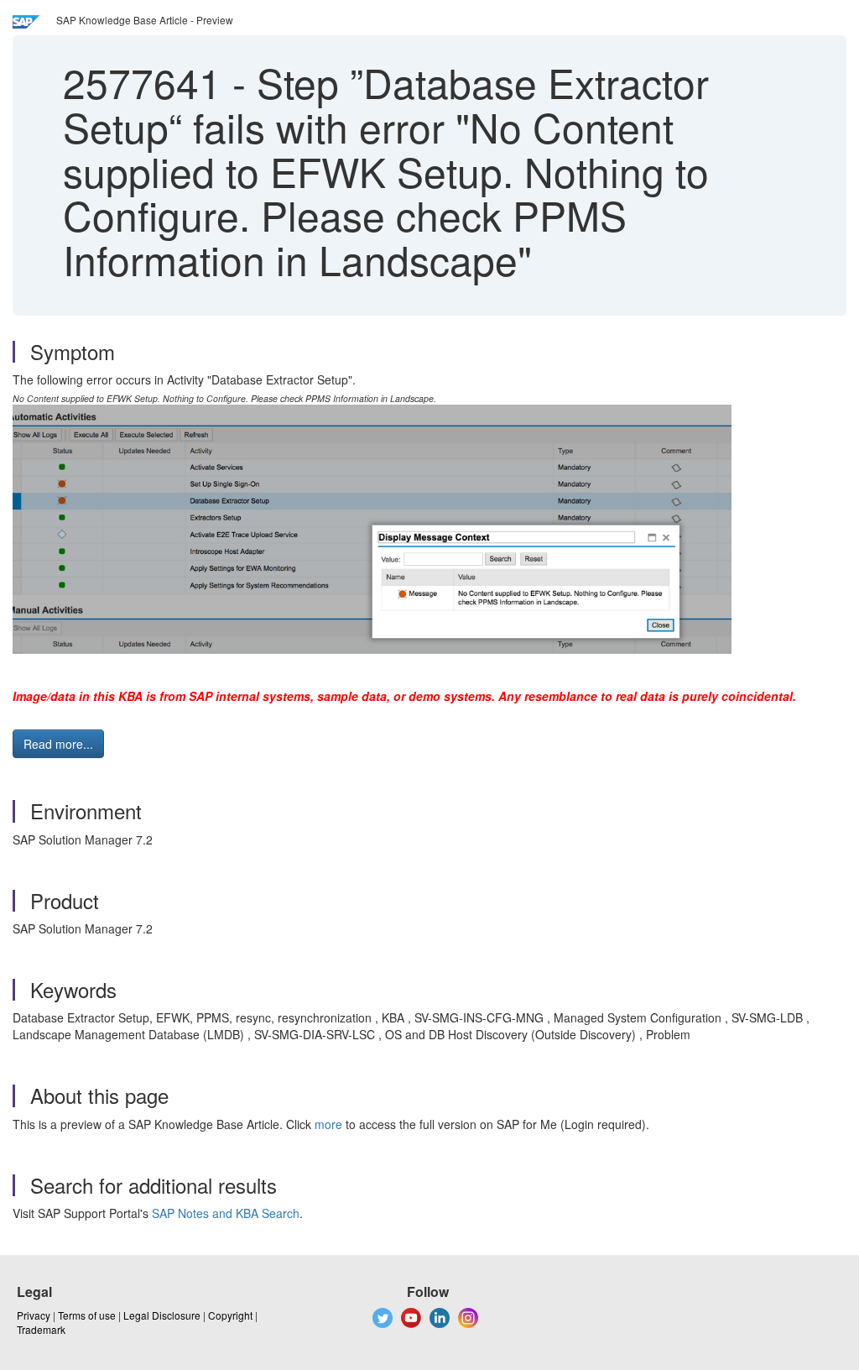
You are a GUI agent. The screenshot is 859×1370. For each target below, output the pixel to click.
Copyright (230, 1315)
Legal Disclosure (161, 1315)
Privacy (33, 1315)
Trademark (41, 1329)
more (328, 1124)
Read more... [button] (58, 743)
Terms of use (87, 1315)
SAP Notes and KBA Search (225, 1213)
